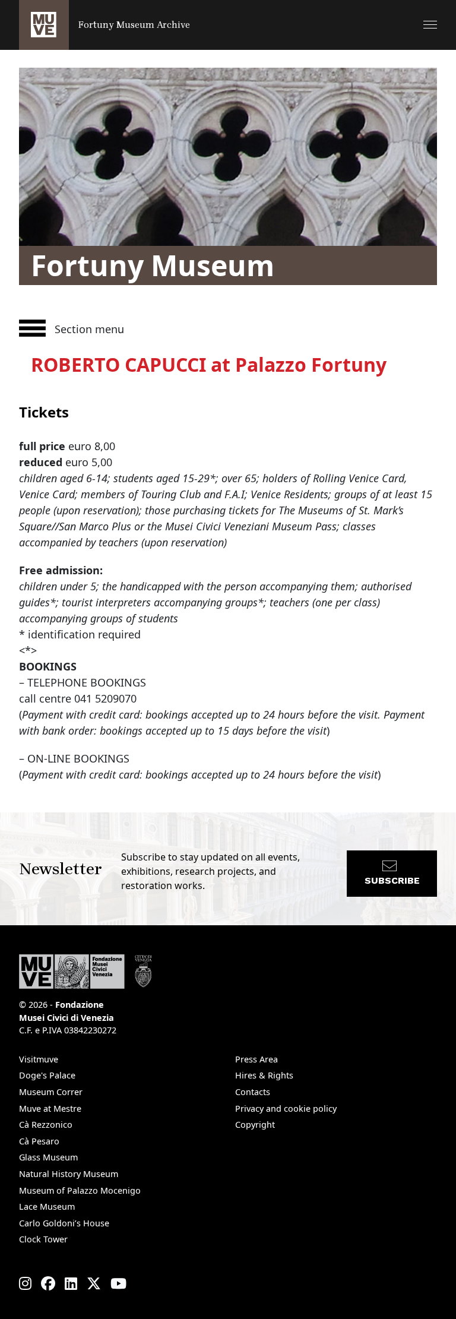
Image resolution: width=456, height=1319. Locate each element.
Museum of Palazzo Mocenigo (80, 1190)
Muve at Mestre (50, 1108)
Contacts (252, 1091)
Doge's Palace (47, 1075)
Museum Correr (51, 1091)
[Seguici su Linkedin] (71, 1283)
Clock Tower (43, 1239)
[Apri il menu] (430, 25)
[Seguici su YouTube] (118, 1283)
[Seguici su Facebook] (48, 1283)
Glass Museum (48, 1157)
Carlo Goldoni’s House (64, 1223)
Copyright (255, 1124)
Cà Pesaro (39, 1141)
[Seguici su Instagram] (25, 1283)
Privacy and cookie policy (286, 1108)
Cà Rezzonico (45, 1124)
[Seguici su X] (94, 1283)
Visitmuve (38, 1059)
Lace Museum (47, 1206)
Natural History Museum (68, 1173)
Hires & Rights (264, 1075)
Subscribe (392, 880)
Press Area (256, 1059)
